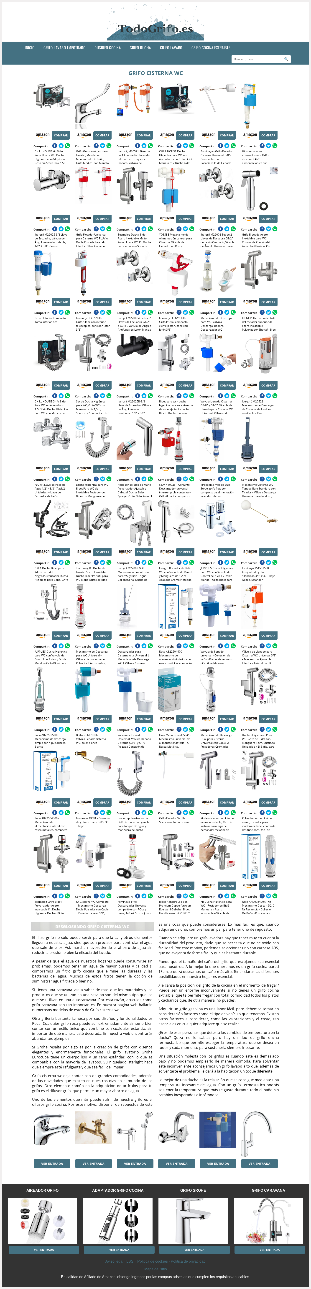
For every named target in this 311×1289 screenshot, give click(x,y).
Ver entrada (52, 1163)
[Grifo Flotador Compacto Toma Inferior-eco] (51, 273)
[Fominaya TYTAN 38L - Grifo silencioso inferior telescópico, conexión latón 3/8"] (93, 273)
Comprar (61, 135)
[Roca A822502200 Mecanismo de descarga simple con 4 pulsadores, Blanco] (51, 690)
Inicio (29, 47)
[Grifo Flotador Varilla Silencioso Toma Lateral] (176, 773)
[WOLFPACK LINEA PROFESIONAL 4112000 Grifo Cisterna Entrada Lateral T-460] (217, 1134)
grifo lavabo (171, 47)
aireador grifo (42, 1190)
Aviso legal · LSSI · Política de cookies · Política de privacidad (155, 1261)
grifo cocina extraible (210, 47)
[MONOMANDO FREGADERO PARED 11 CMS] (176, 1134)
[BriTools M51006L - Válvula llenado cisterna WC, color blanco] (93, 690)
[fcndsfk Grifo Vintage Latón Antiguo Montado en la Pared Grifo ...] (93, 1134)
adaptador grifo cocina (118, 1190)
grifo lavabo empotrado (64, 47)
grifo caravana (268, 1190)
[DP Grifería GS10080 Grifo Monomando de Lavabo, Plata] (51, 1134)
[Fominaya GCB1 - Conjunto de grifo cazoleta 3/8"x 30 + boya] (93, 773)
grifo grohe (193, 1190)
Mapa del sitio (155, 1269)
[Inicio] (155, 37)
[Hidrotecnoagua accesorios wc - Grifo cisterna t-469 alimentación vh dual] (259, 106)
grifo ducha (140, 47)
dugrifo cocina (107, 47)
